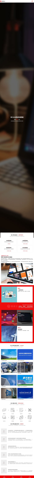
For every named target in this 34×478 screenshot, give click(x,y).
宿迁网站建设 (7, 261)
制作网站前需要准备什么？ (12, 461)
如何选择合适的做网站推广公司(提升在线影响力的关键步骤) (17, 438)
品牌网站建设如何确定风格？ (12, 446)
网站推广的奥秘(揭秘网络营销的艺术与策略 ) (14, 453)
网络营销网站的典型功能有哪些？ (13, 469)
